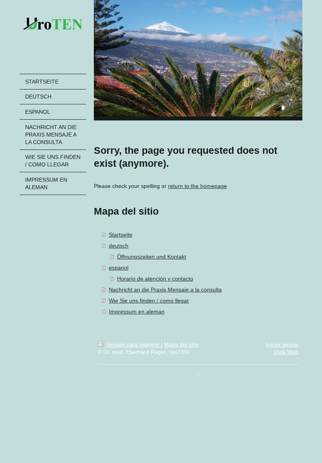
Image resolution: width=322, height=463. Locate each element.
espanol (118, 267)
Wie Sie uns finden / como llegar (149, 300)
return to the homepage (197, 186)
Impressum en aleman (137, 311)
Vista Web (285, 352)
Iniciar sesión (282, 344)
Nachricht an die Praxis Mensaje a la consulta (165, 289)
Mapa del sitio (181, 344)
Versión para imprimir (133, 344)
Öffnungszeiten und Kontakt (151, 256)
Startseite (120, 235)
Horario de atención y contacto (155, 278)
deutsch (118, 245)
